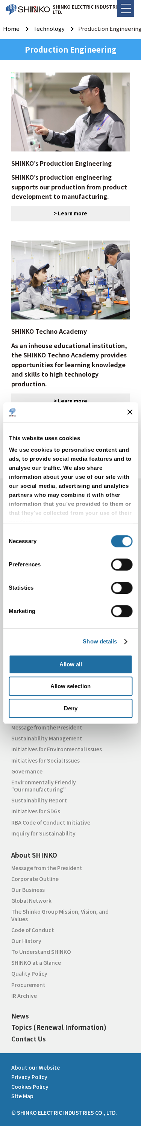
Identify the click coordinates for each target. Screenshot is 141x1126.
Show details (100, 641)
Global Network (31, 900)
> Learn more (70, 213)
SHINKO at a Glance (36, 962)
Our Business (28, 889)
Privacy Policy (29, 1077)
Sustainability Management (46, 738)
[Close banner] (129, 412)
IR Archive (24, 995)
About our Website (35, 1067)
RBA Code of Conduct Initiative (50, 822)
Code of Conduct (32, 930)
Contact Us (28, 1038)
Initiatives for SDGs (35, 811)
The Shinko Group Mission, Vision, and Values (60, 915)
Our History (26, 940)
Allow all (70, 664)
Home (11, 28)
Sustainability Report (39, 800)
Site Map (22, 1096)
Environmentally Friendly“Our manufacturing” (43, 785)
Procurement (28, 984)
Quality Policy (29, 973)
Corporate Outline (35, 878)
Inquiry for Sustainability (43, 833)
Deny (70, 708)
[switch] (121, 564)
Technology (49, 28)
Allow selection (70, 686)
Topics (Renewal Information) (58, 1027)
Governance (26, 771)
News (20, 1015)
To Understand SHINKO (41, 951)
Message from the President (46, 727)
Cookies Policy (30, 1086)
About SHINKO (34, 855)
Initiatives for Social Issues (45, 760)
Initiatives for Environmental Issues (56, 749)
